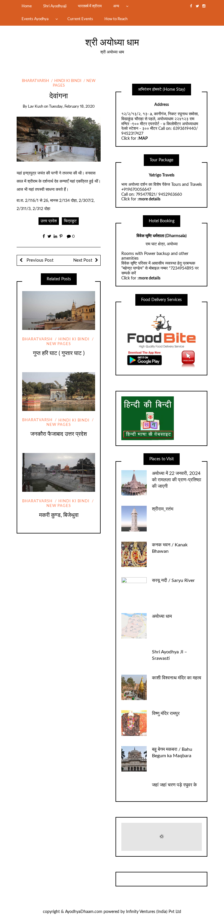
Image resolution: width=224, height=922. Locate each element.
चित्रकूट (70, 221)
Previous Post (39, 260)
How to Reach (115, 19)
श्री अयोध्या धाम (112, 42)
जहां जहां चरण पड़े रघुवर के (174, 785)
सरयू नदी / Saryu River (173, 580)
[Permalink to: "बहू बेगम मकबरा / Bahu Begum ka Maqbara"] (134, 759)
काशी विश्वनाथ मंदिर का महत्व (176, 678)
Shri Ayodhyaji (54, 6)
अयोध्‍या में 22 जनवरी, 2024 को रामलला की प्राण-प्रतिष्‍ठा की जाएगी (176, 480)
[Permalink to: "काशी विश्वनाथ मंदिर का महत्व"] (134, 687)
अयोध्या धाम (162, 616)
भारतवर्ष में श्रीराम (90, 6)
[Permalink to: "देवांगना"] (59, 139)
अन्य (116, 6)
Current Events (80, 19)
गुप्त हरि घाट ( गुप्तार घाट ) (59, 353)
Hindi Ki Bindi (67, 81)
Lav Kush (35, 107)
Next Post (82, 260)
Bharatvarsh (35, 81)
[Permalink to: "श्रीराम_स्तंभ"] (134, 519)
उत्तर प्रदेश (49, 221)
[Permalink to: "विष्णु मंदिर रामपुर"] (134, 723)
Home (27, 6)
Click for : (134, 139)
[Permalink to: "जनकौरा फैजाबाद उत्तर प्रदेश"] (58, 391)
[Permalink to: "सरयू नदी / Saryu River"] (134, 590)
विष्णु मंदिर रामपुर (166, 713)
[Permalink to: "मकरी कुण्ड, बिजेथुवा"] (58, 472)
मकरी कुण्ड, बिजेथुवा (58, 515)
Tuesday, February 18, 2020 (72, 107)
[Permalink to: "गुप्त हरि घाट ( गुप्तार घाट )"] (58, 310)
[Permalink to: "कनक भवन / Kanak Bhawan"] (134, 554)
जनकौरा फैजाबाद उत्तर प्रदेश (58, 434)
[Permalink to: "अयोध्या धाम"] (134, 626)
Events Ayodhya (35, 19)
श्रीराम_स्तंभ (162, 509)
